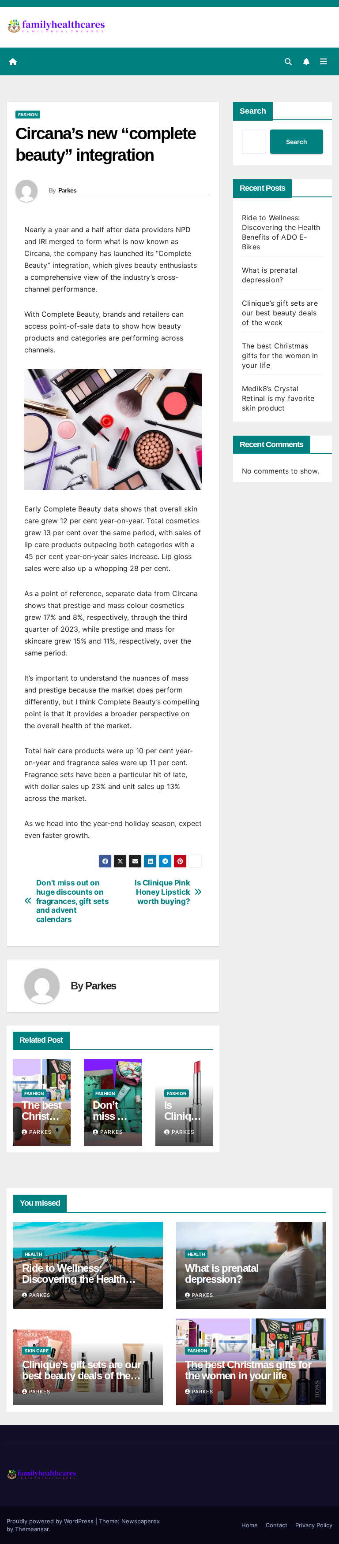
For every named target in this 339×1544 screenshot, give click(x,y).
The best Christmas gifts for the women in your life (280, 355)
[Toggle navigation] (323, 61)
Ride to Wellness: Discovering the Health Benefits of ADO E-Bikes (77, 1279)
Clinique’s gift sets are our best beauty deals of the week (280, 313)
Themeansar (32, 1529)
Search (253, 111)
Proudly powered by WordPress (51, 1521)
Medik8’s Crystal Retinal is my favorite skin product (278, 398)
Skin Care (37, 1350)
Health (33, 1254)
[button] (288, 61)
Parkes (67, 190)
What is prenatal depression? (222, 1273)
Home (249, 1525)
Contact (276, 1525)
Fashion (28, 114)
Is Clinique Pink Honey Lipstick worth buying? (162, 891)
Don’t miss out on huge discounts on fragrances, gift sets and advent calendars (72, 901)
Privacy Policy (313, 1525)
